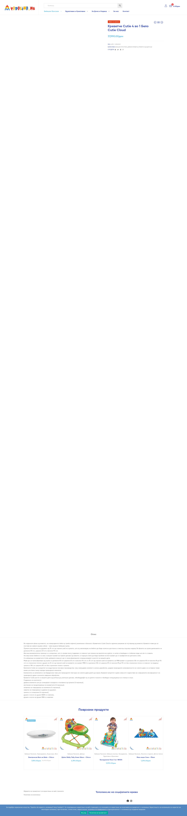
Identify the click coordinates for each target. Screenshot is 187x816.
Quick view (41, 735)
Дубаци (82, 754)
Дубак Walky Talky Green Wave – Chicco (76, 757)
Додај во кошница (41, 768)
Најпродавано (41, 754)
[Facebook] (128, 802)
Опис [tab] (93, 634)
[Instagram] (131, 802)
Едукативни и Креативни (75, 11)
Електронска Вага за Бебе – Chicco (41, 757)
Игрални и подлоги (147, 754)
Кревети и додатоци (145, 47)
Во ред (83, 813)
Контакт (126, 11)
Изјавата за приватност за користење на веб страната (44, 791)
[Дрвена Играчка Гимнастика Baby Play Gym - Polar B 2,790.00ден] (161, 22)
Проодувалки (123, 754)
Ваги (56, 754)
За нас (116, 11)
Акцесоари (50, 754)
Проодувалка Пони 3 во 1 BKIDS (111, 760)
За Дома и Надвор (99, 11)
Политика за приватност (98, 813)
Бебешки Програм (51, 11)
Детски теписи (158, 754)
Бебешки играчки (112, 754)
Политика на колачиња (32, 795)
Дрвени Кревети (133, 47)
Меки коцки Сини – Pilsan (146, 757)
